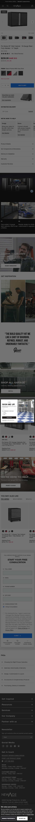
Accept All (22, 818)
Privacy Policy (30, 814)
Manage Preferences (8, 818)
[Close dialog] (33, 400)
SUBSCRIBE (9, 417)
